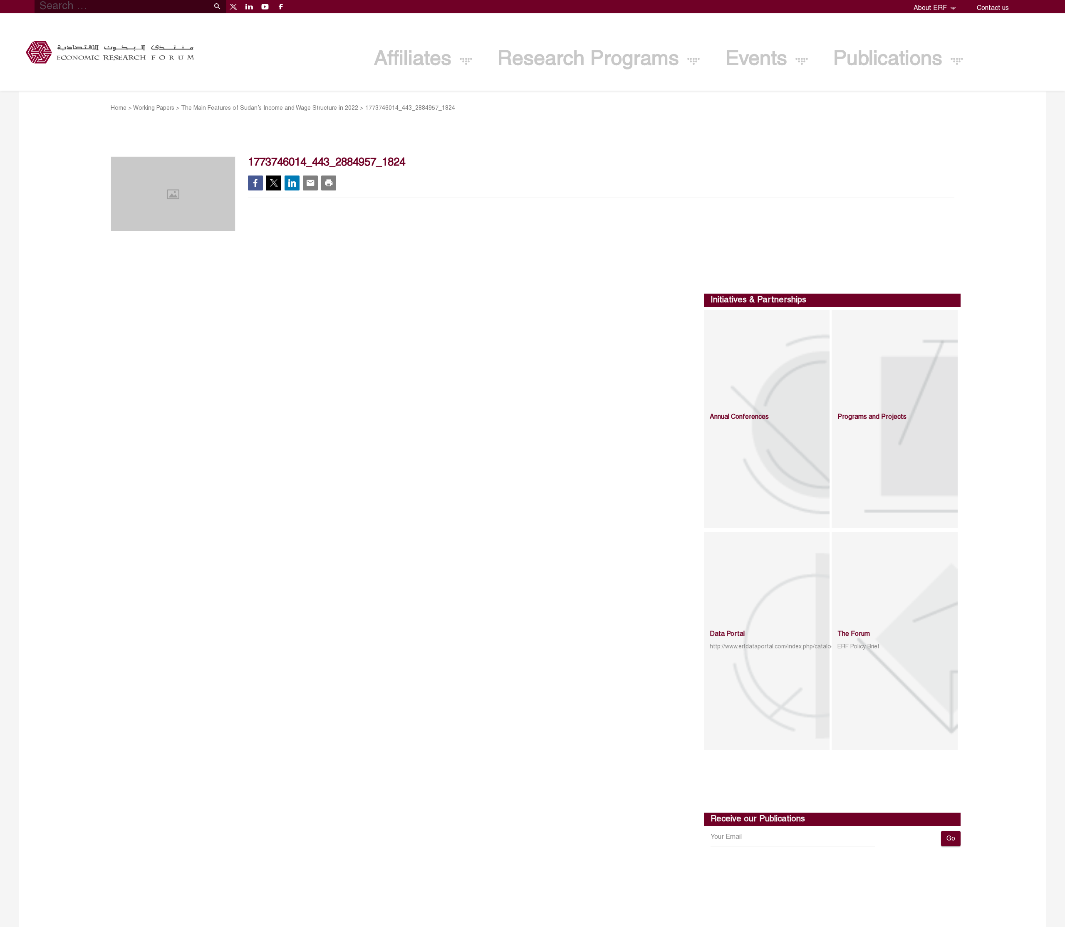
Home (118, 108)
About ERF (931, 8)
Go (950, 839)
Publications (890, 59)
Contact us (993, 8)
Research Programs (591, 59)
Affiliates (415, 59)
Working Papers (153, 108)
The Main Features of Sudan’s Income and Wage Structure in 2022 (269, 108)
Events (759, 59)
